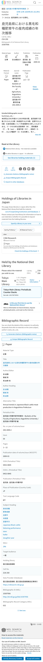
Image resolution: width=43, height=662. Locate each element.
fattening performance (12, 528)
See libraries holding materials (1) (21, 157)
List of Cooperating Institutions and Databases (21, 212)
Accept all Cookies (33, 658)
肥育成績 (6, 511)
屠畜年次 (6, 521)
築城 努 (5, 392)
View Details (35, 87)
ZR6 (4, 546)
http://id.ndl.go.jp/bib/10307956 (15, 596)
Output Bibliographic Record (16, 178)
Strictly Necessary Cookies (12, 658)
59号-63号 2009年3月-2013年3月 (28, 13)
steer (5, 531)
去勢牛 (5, 515)
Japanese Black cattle (11, 525)
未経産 (5, 518)
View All (38, 135)
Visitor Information (34, 281)
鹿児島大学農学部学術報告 (16, 8)
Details (29, 653)
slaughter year (8, 538)
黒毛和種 (6, 508)
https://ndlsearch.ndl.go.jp (13, 584)
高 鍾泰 (5, 396)
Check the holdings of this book (26, 251)
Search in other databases (15, 182)
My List (6, 170)
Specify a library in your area (21, 223)
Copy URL (13, 170)
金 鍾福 (5, 389)
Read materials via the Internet (12, 638)
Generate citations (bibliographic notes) (20, 174)
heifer (5, 534)
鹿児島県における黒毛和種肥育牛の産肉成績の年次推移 (21, 364)
